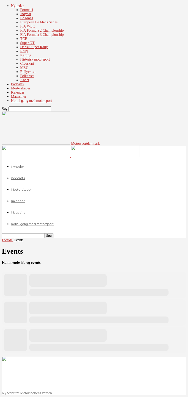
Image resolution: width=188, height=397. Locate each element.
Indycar (25, 14)
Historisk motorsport (35, 59)
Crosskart (27, 63)
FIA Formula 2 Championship (42, 30)
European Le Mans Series (39, 22)
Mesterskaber (20, 88)
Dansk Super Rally (34, 47)
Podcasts (17, 84)
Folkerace (27, 76)
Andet (24, 80)
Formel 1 (26, 10)
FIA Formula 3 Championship (42, 34)
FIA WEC (27, 26)
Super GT (27, 43)
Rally (24, 51)
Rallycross (27, 72)
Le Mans (26, 18)
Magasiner (18, 96)
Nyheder (17, 6)
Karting (25, 55)
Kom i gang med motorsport (31, 101)
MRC (24, 67)
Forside (7, 240)
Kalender (17, 92)
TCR (24, 39)
